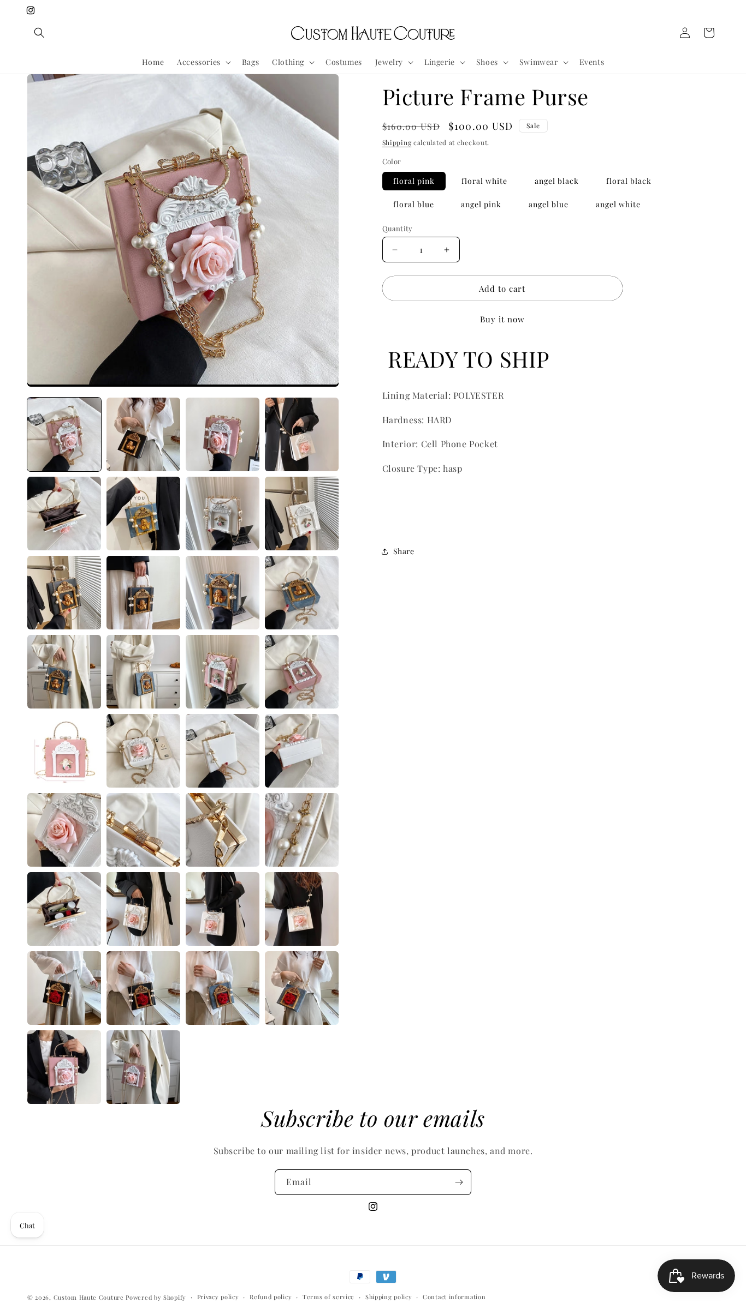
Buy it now (502, 319)
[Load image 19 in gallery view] (302, 592)
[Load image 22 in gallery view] (222, 671)
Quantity (397, 228)
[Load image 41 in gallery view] (143, 1067)
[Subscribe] (459, 1182)
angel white (618, 204)
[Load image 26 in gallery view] (222, 751)
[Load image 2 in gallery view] (143, 434)
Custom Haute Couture (89, 1297)
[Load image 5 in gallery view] (64, 513)
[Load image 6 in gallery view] (143, 513)
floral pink (414, 181)
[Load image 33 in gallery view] (143, 909)
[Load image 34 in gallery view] (222, 909)
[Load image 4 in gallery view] (302, 434)
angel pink (481, 204)
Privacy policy (218, 1297)
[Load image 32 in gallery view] (64, 909)
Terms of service (328, 1297)
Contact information (454, 1297)
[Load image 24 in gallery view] (64, 751)
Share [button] (404, 551)
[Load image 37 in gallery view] (143, 988)
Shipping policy (388, 1297)
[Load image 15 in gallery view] (302, 513)
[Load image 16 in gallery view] (64, 592)
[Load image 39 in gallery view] (302, 988)
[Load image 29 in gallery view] (143, 830)
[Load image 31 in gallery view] (302, 830)
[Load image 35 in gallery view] (302, 909)
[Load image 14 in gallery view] (222, 513)
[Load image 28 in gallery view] (64, 830)
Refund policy (271, 1297)
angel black (557, 181)
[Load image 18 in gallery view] (222, 592)
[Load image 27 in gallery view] (302, 751)
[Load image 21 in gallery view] (143, 671)
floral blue (413, 204)
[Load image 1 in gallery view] (64, 434)
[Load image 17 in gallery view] (143, 592)
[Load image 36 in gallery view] (64, 988)
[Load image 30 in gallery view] (222, 830)
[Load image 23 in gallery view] (302, 671)
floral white (484, 181)
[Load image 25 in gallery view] (143, 751)
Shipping (397, 142)
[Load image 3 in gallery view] (222, 434)
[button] (39, 33)
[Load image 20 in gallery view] (64, 671)
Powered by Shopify (156, 1297)
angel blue (549, 204)
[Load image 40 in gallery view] (64, 1067)
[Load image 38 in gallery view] (222, 988)
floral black (629, 181)
